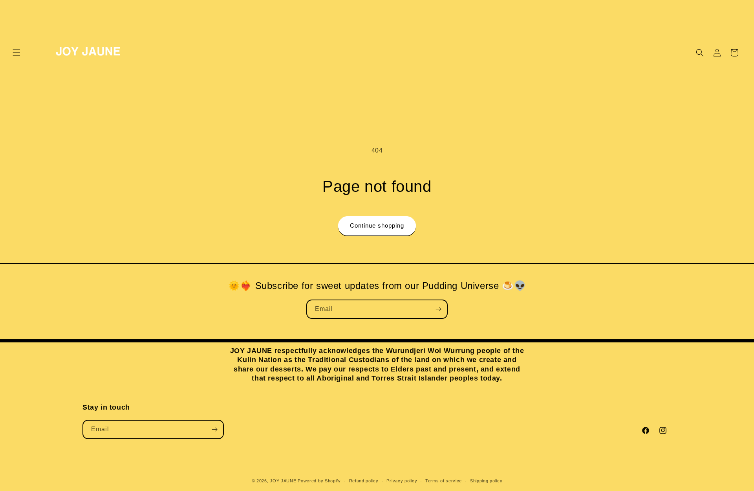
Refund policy (364, 480)
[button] (16, 52)
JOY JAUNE (283, 480)
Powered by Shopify (319, 480)
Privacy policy (401, 480)
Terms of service (443, 480)
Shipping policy (486, 480)
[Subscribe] (438, 309)
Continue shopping (377, 225)
